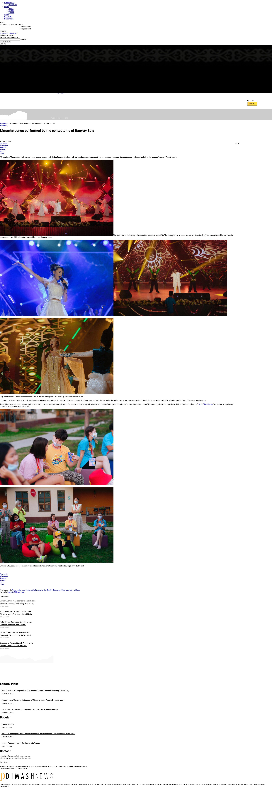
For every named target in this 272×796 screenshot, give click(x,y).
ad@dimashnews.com (23, 758)
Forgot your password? (8, 33)
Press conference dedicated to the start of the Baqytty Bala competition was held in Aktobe (46, 590)
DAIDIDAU (8, 17)
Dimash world (9, 3)
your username (25, 27)
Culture (11, 11)
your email (23, 39)
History (11, 9)
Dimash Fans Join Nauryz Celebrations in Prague (20, 743)
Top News (60, 93)
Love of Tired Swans (205, 404)
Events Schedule (7, 724)
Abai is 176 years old (16, 592)
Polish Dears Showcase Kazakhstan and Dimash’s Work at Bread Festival (29, 709)
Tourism (11, 13)
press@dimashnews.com (20, 756)
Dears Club (12, 5)
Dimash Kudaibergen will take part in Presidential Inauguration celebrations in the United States (38, 734)
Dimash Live (8, 19)
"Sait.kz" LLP (46, 793)
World (6, 7)
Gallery (6, 15)
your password (25, 29)
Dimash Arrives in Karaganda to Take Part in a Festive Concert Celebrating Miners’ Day (35, 691)
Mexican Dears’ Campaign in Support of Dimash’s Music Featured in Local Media (32, 700)
